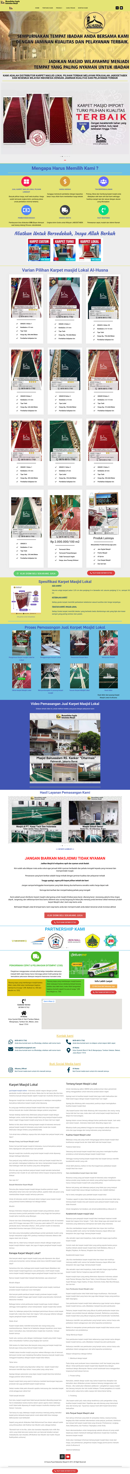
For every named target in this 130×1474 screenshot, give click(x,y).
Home (37, 8)
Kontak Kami (83, 8)
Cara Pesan (70, 8)
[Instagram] (117, 7)
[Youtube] (121, 7)
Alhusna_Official (21, 1069)
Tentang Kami (47, 8)
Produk (59, 8)
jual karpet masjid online (18, 1091)
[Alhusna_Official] (10, 1069)
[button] (3, 118)
